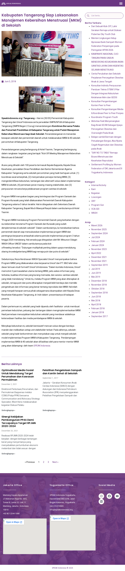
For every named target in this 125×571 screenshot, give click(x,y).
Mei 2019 (95, 277)
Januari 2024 (97, 245)
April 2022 (96, 253)
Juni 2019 (96, 273)
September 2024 (99, 233)
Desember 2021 (99, 257)
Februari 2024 (98, 241)
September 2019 (99, 265)
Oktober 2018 (97, 288)
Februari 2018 (98, 308)
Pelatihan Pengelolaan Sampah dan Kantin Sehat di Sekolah (62, 371)
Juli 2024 (95, 237)
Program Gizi (97, 205)
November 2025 (99, 229)
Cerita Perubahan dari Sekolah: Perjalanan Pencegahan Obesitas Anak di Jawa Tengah (107, 77)
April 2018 (96, 304)
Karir (93, 189)
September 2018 (99, 292)
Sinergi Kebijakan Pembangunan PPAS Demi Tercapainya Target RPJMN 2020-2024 (19, 421)
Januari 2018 (97, 312)
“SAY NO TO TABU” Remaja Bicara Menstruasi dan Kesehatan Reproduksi (104, 156)
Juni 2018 (96, 296)
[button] (120, 3)
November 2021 (99, 261)
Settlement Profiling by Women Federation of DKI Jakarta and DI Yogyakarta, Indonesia (106, 168)
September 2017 (99, 316)
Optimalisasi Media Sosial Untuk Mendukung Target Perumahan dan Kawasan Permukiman (18, 374)
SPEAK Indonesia (42, 345)
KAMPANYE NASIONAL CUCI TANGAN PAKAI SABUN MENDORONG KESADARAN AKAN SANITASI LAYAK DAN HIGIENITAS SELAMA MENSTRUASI (107, 62)
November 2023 (99, 249)
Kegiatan (95, 193)
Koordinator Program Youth (104, 117)
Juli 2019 (95, 269)
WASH (94, 213)
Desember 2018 (99, 281)
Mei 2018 (95, 300)
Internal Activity (98, 185)
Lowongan (96, 197)
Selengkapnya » (8, 410)
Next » (55, 462)
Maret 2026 (96, 225)
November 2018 (99, 285)
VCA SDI (95, 209)
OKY (93, 201)
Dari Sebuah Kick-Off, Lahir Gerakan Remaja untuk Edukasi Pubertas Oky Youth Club (106, 30)
